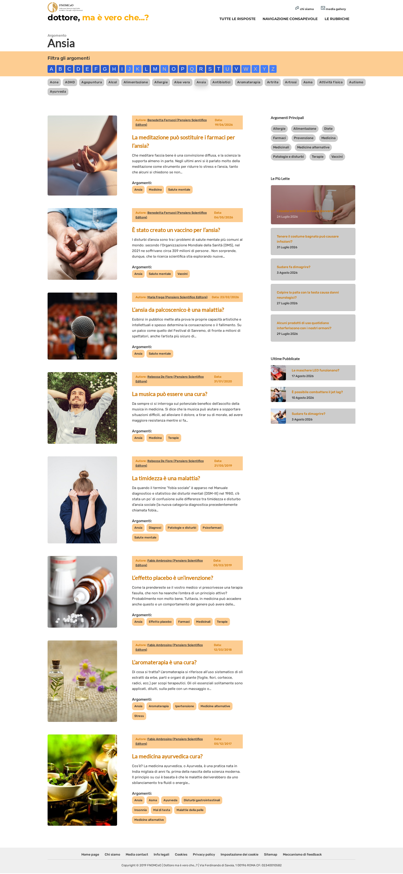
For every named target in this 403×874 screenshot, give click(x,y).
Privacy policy (204, 855)
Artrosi (291, 82)
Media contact (137, 855)
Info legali (161, 855)
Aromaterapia (249, 82)
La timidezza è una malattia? (166, 478)
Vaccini (182, 274)
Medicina (155, 189)
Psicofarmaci (212, 527)
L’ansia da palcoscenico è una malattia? (178, 309)
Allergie (161, 82)
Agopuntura (91, 82)
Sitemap (270, 855)
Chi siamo (112, 855)
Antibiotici (221, 82)
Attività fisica (331, 82)
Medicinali (203, 621)
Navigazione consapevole (290, 19)
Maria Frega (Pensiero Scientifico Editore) (177, 297)
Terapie (173, 438)
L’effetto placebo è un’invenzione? (172, 577)
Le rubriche (337, 19)
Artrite (273, 82)
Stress (139, 716)
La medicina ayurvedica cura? (167, 756)
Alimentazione (136, 82)
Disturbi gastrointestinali (202, 800)
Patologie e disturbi (182, 527)
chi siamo (306, 9)
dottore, (98, 17)
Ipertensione (184, 706)
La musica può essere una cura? (169, 393)
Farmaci (184, 621)
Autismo (356, 82)
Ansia (201, 82)
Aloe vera (182, 82)
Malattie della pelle (190, 810)
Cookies (181, 855)
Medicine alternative (215, 706)
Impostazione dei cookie (239, 855)
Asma (308, 82)
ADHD (70, 82)
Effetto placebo (160, 621)
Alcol (112, 82)
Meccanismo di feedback (302, 855)
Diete (328, 129)
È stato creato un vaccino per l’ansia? (176, 229)
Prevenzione (303, 138)
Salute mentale (179, 189)
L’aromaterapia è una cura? (164, 662)
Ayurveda (58, 92)
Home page (90, 855)
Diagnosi (155, 527)
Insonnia (140, 810)
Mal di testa (161, 810)
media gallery (335, 9)
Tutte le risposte (237, 19)
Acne (54, 82)
